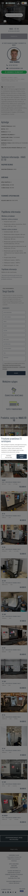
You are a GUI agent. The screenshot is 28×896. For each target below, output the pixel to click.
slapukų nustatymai (8, 456)
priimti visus (21, 456)
